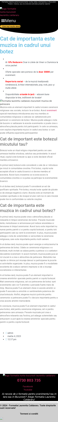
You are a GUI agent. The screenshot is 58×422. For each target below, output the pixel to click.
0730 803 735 (29, 380)
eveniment (52, 110)
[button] (8, 21)
